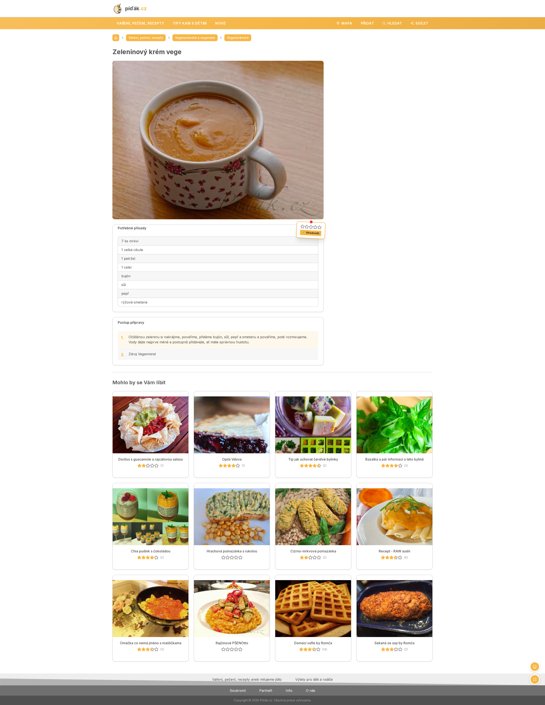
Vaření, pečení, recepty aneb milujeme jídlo (247, 679)
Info (289, 690)
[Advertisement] (381, 78)
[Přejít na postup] (535, 679)
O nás (310, 690)
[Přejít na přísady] (535, 667)
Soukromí (238, 690)
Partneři (265, 690)
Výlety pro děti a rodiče (314, 679)
